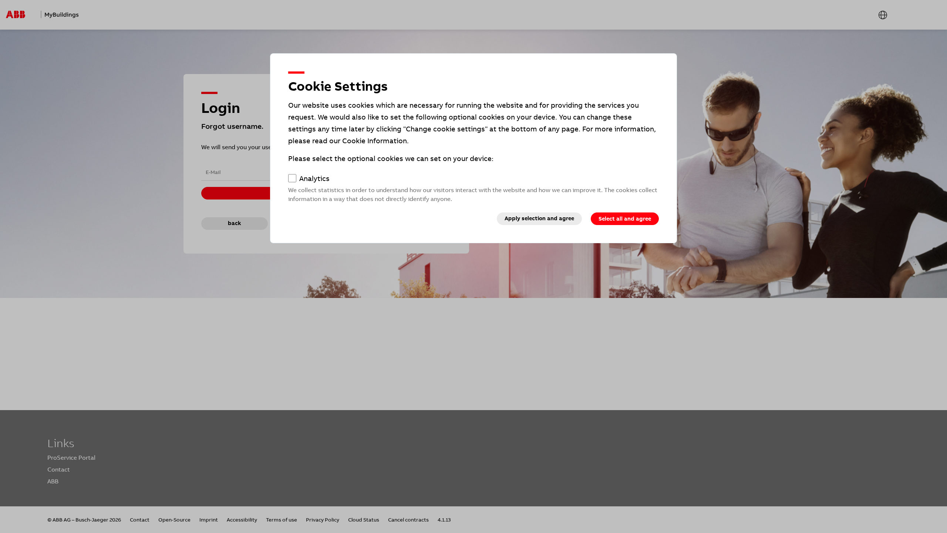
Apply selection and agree (539, 218)
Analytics (314, 178)
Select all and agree (625, 218)
